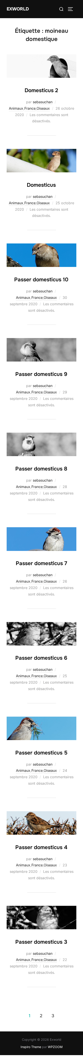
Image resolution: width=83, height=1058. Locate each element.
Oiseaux (43, 108)
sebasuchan (42, 102)
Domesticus (41, 185)
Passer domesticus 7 (41, 563)
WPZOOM (55, 1047)
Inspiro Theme (31, 1047)
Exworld (18, 9)
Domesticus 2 (41, 90)
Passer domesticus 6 (41, 658)
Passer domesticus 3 (41, 942)
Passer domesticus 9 (41, 374)
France (30, 108)
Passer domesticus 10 (41, 279)
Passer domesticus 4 (41, 847)
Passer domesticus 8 (41, 468)
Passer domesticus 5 (41, 752)
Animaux (16, 108)
